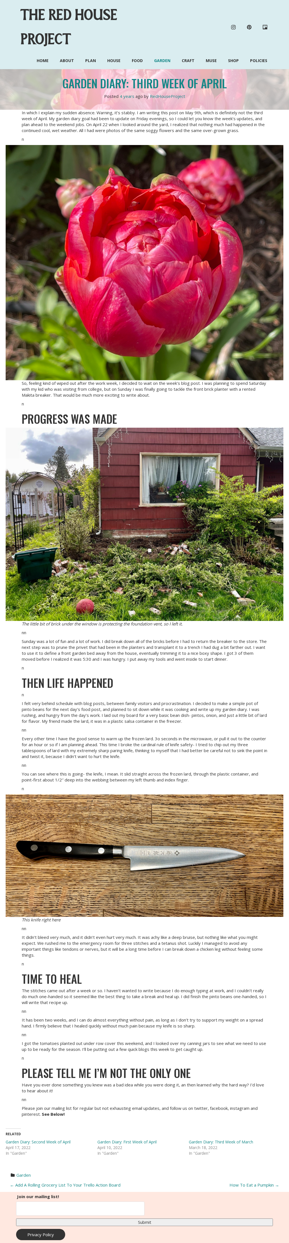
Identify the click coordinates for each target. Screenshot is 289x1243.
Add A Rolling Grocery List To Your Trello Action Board (65, 1185)
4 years (127, 96)
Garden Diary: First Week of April (127, 1142)
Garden (162, 60)
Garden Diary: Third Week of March (221, 1142)
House (114, 60)
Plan (90, 60)
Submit (144, 1222)
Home (43, 60)
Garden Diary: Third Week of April (144, 83)
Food (137, 60)
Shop (233, 60)
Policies (258, 60)
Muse (211, 60)
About (67, 60)
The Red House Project (69, 27)
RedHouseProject (167, 96)
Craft (188, 60)
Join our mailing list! (38, 1196)
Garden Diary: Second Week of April (38, 1142)
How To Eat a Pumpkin (254, 1185)
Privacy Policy (40, 1234)
